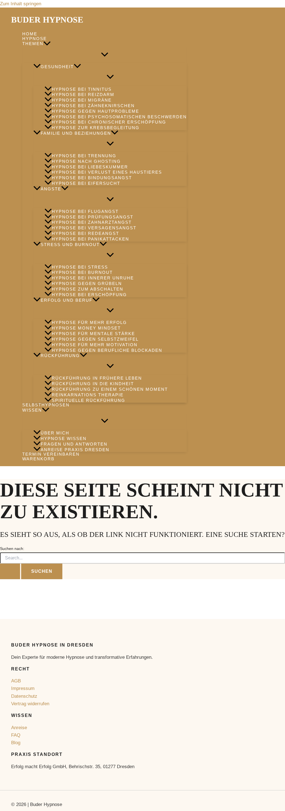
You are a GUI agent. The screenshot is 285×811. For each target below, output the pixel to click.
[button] (47, 44)
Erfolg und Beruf (66, 300)
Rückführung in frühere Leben (97, 378)
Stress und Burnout (70, 244)
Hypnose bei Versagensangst (94, 227)
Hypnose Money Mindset (86, 328)
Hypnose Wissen (64, 438)
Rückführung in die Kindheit (93, 383)
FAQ (15, 735)
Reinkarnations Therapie (88, 394)
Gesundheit (57, 66)
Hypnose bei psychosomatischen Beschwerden (119, 116)
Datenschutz (24, 696)
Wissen (32, 410)
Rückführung (60, 355)
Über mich (55, 433)
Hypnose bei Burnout (82, 272)
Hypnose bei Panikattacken (90, 239)
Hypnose (34, 38)
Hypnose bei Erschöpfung (89, 294)
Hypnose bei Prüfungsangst (92, 217)
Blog (15, 742)
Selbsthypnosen (46, 405)
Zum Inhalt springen (20, 3)
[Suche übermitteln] (10, 571)
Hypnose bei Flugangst (85, 211)
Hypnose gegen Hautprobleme (95, 111)
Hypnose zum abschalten (87, 289)
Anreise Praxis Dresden (75, 449)
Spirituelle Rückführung (88, 400)
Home (29, 34)
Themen (32, 43)
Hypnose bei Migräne (82, 100)
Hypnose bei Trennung (84, 155)
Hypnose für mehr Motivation (94, 344)
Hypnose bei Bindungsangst (92, 177)
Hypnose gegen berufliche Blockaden (107, 350)
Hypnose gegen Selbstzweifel (95, 339)
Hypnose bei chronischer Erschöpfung (109, 122)
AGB (16, 681)
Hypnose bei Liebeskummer (90, 166)
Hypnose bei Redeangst (85, 233)
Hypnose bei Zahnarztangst (92, 222)
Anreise (19, 727)
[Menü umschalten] (104, 55)
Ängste (51, 188)
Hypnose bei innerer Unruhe (93, 278)
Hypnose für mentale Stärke (93, 333)
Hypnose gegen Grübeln (87, 283)
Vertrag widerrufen (30, 703)
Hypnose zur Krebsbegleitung (95, 127)
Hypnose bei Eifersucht (86, 183)
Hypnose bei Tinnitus (82, 89)
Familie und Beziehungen (76, 133)
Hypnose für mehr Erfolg (89, 322)
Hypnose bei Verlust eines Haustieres (107, 172)
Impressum (23, 688)
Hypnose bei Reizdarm (83, 94)
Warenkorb (38, 459)
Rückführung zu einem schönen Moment (110, 389)
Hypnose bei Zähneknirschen (93, 105)
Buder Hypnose (47, 19)
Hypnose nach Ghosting (86, 161)
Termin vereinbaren (51, 454)
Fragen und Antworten (74, 444)
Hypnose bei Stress (80, 267)
